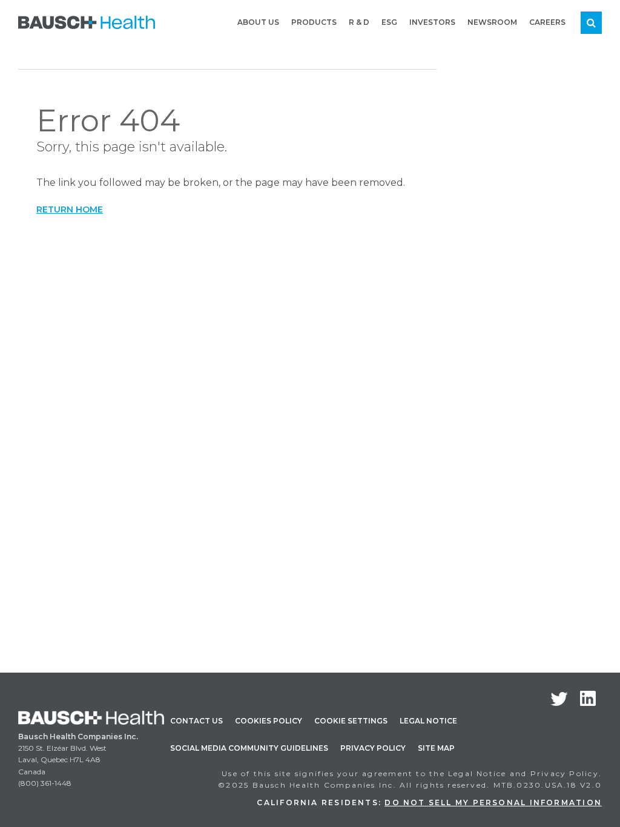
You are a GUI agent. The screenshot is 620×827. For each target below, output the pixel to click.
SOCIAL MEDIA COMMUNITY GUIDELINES (249, 748)
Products (314, 22)
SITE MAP (436, 748)
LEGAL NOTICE (428, 720)
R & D (359, 22)
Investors (432, 22)
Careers (547, 22)
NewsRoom (492, 22)
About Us (258, 22)
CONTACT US (196, 720)
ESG (389, 22)
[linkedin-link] (588, 698)
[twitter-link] (559, 699)
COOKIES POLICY (268, 720)
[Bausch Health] (86, 21)
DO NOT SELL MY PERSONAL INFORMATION (493, 802)
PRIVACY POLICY (373, 748)
